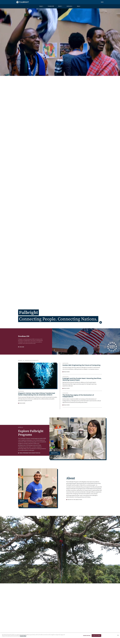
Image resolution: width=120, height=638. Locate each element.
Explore (21, 347)
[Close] (118, 635)
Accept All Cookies (96, 635)
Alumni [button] (60, 6)
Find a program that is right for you (29, 453)
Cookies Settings (86, 635)
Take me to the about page (74, 499)
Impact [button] (41, 6)
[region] (60, 635)
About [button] (78, 6)
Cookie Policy (23, 635)
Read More (22, 403)
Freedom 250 (51, 6)
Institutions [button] (69, 6)
